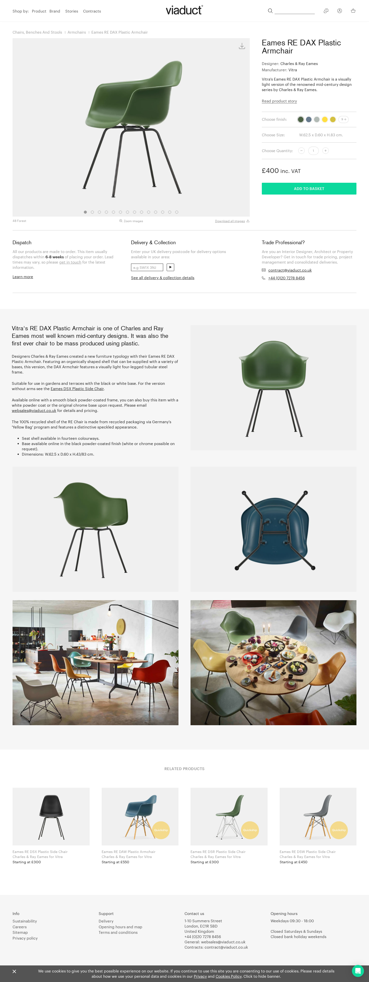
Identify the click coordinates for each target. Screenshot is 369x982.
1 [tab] (85, 212)
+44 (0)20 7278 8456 (286, 278)
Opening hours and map (120, 927)
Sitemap (20, 932)
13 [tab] (169, 212)
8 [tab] (134, 212)
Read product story (279, 101)
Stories (71, 11)
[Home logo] (184, 10)
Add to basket (309, 188)
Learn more (23, 276)
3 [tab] (99, 212)
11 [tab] (155, 212)
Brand (54, 11)
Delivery (106, 921)
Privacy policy (25, 938)
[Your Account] (339, 11)
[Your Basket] (353, 10)
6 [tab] (120, 212)
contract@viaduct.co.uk (290, 270)
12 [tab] (162, 212)
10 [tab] (148, 212)
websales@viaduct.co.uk (34, 410)
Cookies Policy (228, 976)
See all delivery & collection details (162, 277)
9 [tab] (141, 212)
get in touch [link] (70, 262)
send (170, 267)
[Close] (14, 971)
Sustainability (25, 921)
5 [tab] (113, 212)
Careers (20, 927)
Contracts (92, 11)
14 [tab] (176, 212)
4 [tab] (106, 212)
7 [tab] (127, 212)
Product (39, 11)
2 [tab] (92, 212)
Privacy (200, 976)
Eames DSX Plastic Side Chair (77, 388)
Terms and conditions (118, 932)
